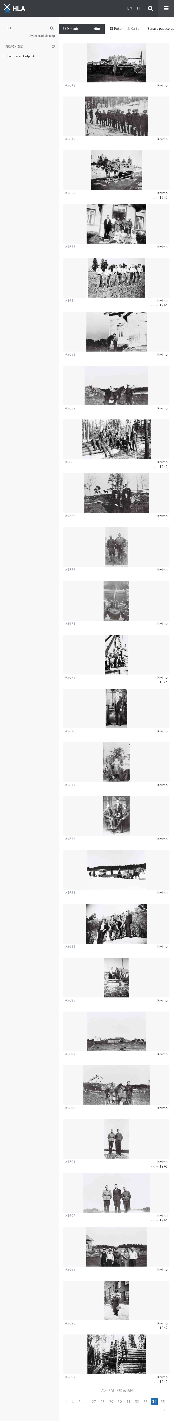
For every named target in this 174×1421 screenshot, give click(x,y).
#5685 (70, 1000)
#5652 (70, 193)
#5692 (70, 1215)
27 (94, 1401)
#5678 (70, 838)
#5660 (70, 462)
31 (128, 1401)
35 (163, 1401)
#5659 (70, 408)
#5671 (70, 623)
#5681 (70, 892)
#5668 (70, 569)
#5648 (70, 85)
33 (146, 1401)
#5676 (70, 731)
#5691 (70, 1161)
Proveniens (14, 47)
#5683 (70, 946)
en (129, 8)
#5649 (70, 139)
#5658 (70, 354)
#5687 (70, 1054)
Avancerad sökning (42, 36)
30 (120, 1401)
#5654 (70, 300)
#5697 (70, 1377)
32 (137, 1401)
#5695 (70, 1269)
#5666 (70, 515)
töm (96, 28)
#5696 (70, 1323)
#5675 (70, 677)
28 (103, 1401)
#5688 (70, 1108)
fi (138, 8)
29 (111, 1401)
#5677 (70, 785)
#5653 (70, 246)
